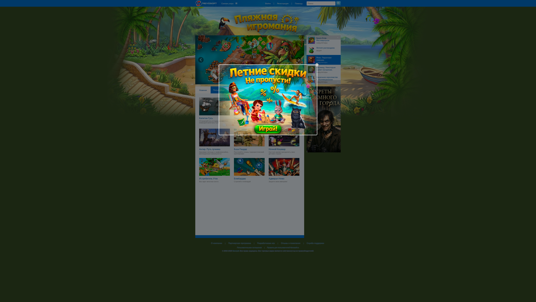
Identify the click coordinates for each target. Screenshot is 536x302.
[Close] (317, 65)
